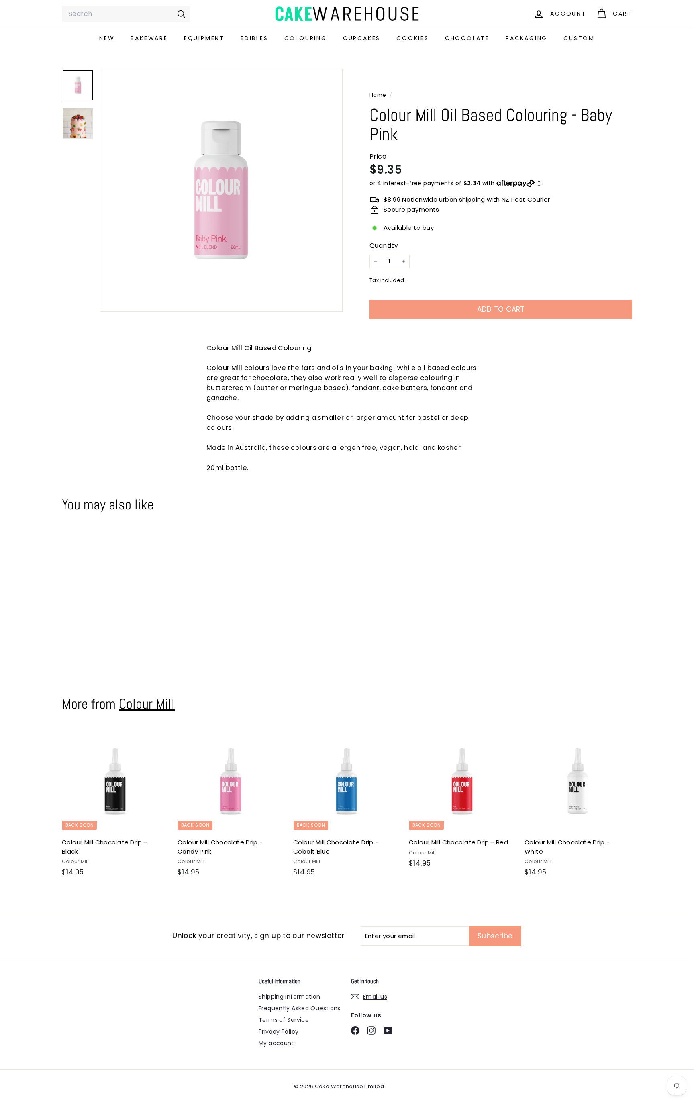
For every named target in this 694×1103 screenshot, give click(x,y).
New (106, 38)
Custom (579, 38)
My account (276, 1043)
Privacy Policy (278, 1031)
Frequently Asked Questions (300, 1008)
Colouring (305, 38)
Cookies (412, 38)
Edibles (254, 38)
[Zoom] (221, 190)
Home (378, 95)
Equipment (204, 38)
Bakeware (149, 38)
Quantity (383, 245)
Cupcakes (361, 38)
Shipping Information (289, 997)
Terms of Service (284, 1020)
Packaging (526, 38)
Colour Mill (147, 704)
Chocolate (467, 38)
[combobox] (126, 14)
